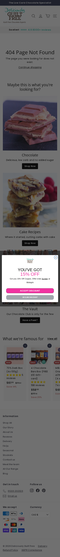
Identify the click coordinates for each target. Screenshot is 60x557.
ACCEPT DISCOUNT (30, 290)
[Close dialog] (56, 257)
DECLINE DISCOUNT (30, 297)
